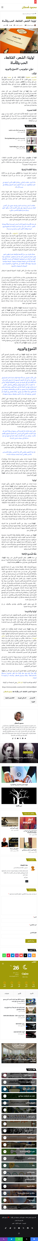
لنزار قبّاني (20, 682)
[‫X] (20, 738)
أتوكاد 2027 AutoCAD (19, 1032)
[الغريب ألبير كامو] (9, 821)
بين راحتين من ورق (27, 13)
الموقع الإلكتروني (33, 932)
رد (26, 881)
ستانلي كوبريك (21, 698)
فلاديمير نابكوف (9, 698)
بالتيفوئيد (15, 233)
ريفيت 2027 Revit (20, 1024)
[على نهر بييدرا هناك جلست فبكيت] (31, 132)
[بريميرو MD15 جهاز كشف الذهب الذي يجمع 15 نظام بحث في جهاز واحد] (31, 1002)
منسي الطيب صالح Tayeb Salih (17, 146)
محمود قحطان (31, 25)
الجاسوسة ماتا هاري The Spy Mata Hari (15, 138)
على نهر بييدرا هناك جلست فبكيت (17, 130)
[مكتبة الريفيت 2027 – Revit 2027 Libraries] (31, 1018)
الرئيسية (24, 1223)
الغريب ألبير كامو (14, 828)
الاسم (35, 917)
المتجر (13, 1223)
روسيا (9, 77)
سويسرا (34, 80)
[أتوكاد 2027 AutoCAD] (31, 1034)
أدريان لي (32, 698)
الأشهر (19, 993)
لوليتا (33, 702)
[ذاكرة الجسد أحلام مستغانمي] (28, 843)
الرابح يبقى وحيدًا (14, 849)
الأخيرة (31, 993)
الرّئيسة (33, 13)
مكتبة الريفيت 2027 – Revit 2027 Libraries (14, 1015)
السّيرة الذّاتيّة (18, 1223)
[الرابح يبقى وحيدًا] (9, 842)
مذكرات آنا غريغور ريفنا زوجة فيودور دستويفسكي (20, 758)
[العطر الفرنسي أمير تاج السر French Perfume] (28, 823)
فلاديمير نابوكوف (31, 77)
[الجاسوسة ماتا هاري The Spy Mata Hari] (31, 140)
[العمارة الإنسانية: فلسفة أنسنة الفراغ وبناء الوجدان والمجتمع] (31, 1010)
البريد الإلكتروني (33, 925)
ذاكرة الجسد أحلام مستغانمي (29, 850)
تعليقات (7, 993)
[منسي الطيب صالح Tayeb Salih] (31, 149)
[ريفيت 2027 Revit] (31, 1026)
